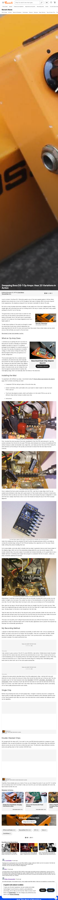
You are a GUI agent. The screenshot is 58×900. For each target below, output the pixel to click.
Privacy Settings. (14, 894)
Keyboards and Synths (30, 6)
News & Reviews (17, 12)
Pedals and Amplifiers (19, 6)
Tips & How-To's (51, 12)
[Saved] (51, 2)
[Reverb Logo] (9, 2)
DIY (36, 830)
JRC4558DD (48, 680)
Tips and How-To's (6, 294)
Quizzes (36, 12)
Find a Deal (5, 6)
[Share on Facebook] (47, 293)
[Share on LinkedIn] (45, 293)
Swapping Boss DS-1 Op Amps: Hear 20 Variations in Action (29, 286)
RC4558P (30, 680)
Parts (44, 830)
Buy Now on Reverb (42, 366)
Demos (31, 12)
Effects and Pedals (9, 830)
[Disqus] (29, 876)
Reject (43, 890)
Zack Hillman (21, 292)
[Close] (55, 898)
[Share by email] (52, 293)
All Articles (4, 12)
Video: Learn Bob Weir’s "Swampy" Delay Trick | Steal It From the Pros (9, 853)
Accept (51, 890)
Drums (47, 6)
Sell (47, 2)
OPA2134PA (5, 681)
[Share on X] (48, 293)
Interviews (25, 12)
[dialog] (29, 890)
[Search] (41, 2)
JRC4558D (42, 680)
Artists (10, 12)
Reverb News (7, 10)
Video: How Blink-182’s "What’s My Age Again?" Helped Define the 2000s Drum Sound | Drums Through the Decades (29, 853)
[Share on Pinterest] (50, 293)
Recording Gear (40, 6)
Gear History (42, 12)
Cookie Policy (12, 892)
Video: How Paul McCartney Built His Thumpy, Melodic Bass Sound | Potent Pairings (47, 853)
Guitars (10, 6)
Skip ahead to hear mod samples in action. (12, 333)
